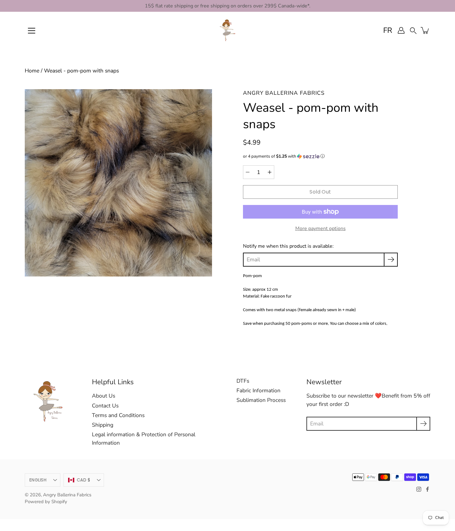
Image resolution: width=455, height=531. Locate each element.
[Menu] (31, 30)
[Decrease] (247, 172)
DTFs (242, 381)
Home (32, 70)
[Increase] (269, 172)
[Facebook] (427, 489)
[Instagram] (419, 489)
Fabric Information (258, 390)
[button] (413, 30)
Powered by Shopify (46, 501)
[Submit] (423, 424)
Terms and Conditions (118, 415)
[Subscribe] (391, 260)
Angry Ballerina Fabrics (67, 495)
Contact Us (105, 405)
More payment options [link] (320, 228)
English (37, 480)
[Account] (401, 30)
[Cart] (425, 30)
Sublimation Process (261, 400)
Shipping (102, 425)
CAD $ (83, 480)
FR (387, 30)
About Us (103, 395)
